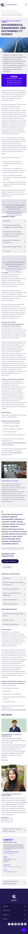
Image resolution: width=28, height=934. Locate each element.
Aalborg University (12, 4)
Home (2, 10)
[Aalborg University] (2, 4)
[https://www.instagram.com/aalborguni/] (15, 924)
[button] (14, 206)
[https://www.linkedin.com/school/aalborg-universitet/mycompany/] (22, 924)
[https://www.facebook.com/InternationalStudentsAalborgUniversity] (12, 924)
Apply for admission (14, 82)
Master (14, 10)
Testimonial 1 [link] (6, 820)
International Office (15, 452)
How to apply (7, 567)
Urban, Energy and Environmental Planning (10, 12)
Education (8, 10)
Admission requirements (10, 561)
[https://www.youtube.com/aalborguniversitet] (19, 924)
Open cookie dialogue (14, 213)
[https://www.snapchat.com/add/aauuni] (25, 924)
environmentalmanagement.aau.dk (15, 709)
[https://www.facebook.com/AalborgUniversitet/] (9, 924)
